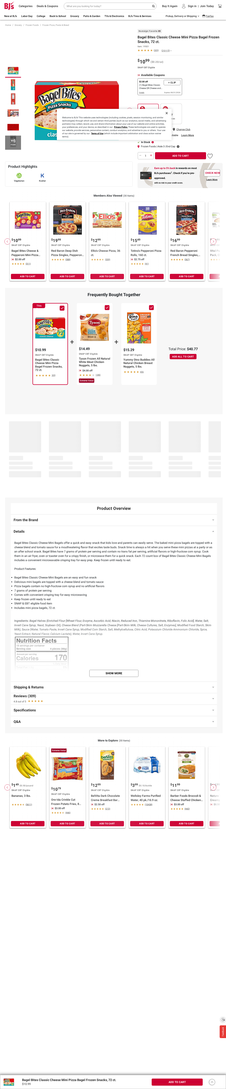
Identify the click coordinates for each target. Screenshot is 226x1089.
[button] (210, 155)
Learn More (187, 135)
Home (8, 25)
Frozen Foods (32, 25)
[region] (114, 124)
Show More (114, 673)
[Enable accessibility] (223, 1019)
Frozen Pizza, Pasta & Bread (55, 25)
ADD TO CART (180, 155)
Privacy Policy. (121, 127)
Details (141, 93)
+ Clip (172, 82)
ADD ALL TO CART (183, 356)
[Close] (167, 113)
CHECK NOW (212, 172)
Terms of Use (97, 133)
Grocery (18, 25)
